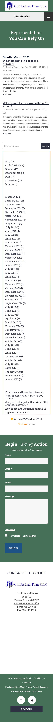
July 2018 (10, 364)
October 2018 (12, 360)
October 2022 (12, 215)
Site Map (20, 687)
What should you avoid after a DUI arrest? (26, 104)
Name (8, 455)
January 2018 (12, 371)
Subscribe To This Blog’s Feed (27, 419)
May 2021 (10, 272)
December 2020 (13, 291)
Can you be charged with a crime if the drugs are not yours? (26, 403)
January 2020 (12, 329)
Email (8, 468)
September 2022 (13, 219)
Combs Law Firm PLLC (24, 67)
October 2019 (12, 341)
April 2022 (11, 238)
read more (7, 94)
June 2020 (10, 310)
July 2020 (10, 307)
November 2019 (13, 337)
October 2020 (12, 299)
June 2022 (10, 231)
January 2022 (12, 250)
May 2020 (10, 314)
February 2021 (12, 284)
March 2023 (11, 196)
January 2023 (12, 204)
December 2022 (13, 208)
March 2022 (11, 242)
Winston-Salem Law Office (26, 603)
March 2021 (11, 280)
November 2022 (13, 212)
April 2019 (10, 352)
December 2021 (13, 253)
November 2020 (13, 295)
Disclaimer (10, 529)
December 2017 (13, 375)
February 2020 (13, 326)
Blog (5, 70)
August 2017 (11, 379)
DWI (4, 113)
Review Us (26, 709)
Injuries (9, 184)
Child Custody (13, 165)
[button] (49, 17)
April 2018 (10, 367)
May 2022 (10, 234)
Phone (8, 482)
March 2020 (11, 322)
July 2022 (10, 227)
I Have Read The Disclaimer (22, 536)
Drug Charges (12, 172)
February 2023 (13, 200)
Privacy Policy (32, 687)
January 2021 (12, 288)
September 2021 (13, 261)
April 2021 (10, 276)
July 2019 (10, 345)
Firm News (11, 180)
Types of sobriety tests (17, 412)
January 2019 (12, 356)
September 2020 (13, 303)
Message (9, 496)
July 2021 (10, 269)
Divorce (11, 70)
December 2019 (13, 333)
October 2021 (12, 257)
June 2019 (10, 348)
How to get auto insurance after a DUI (25, 408)
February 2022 (13, 246)
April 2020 (11, 318)
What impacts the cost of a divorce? (21, 62)
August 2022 (12, 223)
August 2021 (11, 265)
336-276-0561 (22, 16)
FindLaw (38, 691)
